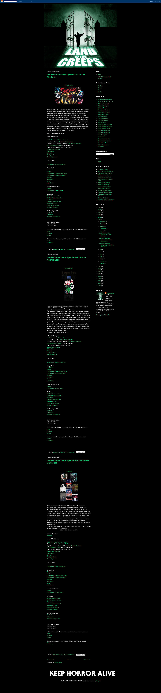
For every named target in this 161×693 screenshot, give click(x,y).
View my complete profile (103, 315)
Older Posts (87, 660)
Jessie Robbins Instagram (105, 126)
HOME (99, 161)
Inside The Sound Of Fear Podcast (57, 140)
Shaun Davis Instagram (104, 141)
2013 (99, 283)
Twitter (49, 171)
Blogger (98, 681)
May (101, 254)
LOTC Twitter (101, 137)
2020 (99, 266)
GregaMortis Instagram (104, 112)
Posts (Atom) (58, 662)
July (101, 249)
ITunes (100, 88)
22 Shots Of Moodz (103, 169)
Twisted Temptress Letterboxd (103, 145)
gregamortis (110, 293)
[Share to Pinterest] (84, 249)
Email (48, 181)
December (103, 221)
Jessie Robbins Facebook (105, 124)
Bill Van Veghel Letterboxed (105, 102)
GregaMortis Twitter (103, 114)
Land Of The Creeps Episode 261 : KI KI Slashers (105, 234)
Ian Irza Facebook (103, 118)
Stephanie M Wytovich (53, 149)
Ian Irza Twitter (102, 122)
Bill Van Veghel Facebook (105, 99)
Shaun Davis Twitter (103, 143)
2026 (99, 207)
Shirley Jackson (51, 155)
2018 (99, 271)
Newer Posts (50, 660)
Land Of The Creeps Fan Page (56, 175)
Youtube (49, 177)
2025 (99, 210)
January (102, 263)
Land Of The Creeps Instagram (56, 164)
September (103, 228)
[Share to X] (81, 249)
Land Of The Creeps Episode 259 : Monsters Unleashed (106, 245)
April (101, 256)
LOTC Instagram (102, 134)
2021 (99, 219)
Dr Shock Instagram (103, 106)
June (101, 252)
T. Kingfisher (50, 151)
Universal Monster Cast (54, 201)
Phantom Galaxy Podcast (53, 216)
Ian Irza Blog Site (102, 116)
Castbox (100, 86)
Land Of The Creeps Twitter (55, 190)
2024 (99, 212)
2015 (99, 278)
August (102, 231)
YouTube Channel (52, 207)
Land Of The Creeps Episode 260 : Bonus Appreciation (105, 240)
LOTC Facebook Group (104, 130)
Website (49, 535)
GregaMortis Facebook (104, 110)
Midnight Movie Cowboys (104, 190)
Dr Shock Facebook (103, 104)
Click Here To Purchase (66, 142)
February (102, 261)
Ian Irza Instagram (103, 120)
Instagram (50, 179)
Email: (48, 231)
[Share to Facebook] (82, 249)
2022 (99, 217)
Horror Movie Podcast (53, 205)
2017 (99, 273)
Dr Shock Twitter (102, 108)
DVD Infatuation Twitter (54, 196)
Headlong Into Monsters (104, 177)
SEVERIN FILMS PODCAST (105, 200)
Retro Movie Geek (103, 198)
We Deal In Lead (52, 203)
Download (69, 471)
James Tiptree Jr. (52, 156)
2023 (99, 214)
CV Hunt (49, 153)
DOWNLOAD (68, 85)
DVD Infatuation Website (54, 198)
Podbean (100, 90)
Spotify (100, 92)
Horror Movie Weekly (103, 184)
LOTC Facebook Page (104, 132)
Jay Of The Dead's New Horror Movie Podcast (104, 187)
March (102, 259)
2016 (99, 276)
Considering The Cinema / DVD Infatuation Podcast (105, 174)
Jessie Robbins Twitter (104, 128)
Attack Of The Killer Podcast (105, 171)
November (103, 224)
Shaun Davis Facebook (104, 139)
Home (69, 660)
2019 (99, 269)
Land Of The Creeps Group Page (57, 173)
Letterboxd (50, 183)
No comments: (70, 249)
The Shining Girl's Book (54, 145)
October (102, 226)
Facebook (50, 170)
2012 (99, 285)
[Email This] (77, 249)
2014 (99, 281)
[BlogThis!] (79, 249)
